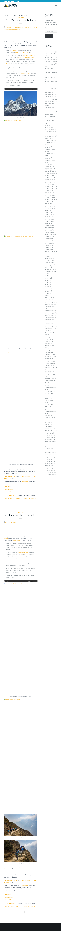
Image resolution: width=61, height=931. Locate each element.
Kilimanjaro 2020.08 (50, 323)
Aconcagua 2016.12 (50, 57)
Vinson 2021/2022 (49, 129)
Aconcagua (47, 50)
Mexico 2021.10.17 (50, 356)
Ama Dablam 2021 (20, 17)
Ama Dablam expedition (21, 52)
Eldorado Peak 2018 (50, 430)
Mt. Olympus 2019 (49, 454)
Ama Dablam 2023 (49, 109)
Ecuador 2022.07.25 (50, 197)
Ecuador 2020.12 (49, 184)
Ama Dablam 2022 (49, 107)
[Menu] (55, 5)
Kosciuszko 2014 (49, 332)
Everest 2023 (48, 243)
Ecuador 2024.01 (49, 205)
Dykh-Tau (47, 170)
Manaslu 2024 (48, 349)
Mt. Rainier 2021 (49, 465)
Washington (48, 426)
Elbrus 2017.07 (49, 214)
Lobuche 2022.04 (49, 336)
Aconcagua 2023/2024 (51, 81)
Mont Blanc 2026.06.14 (51, 367)
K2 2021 (47, 286)
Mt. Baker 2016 (49, 433)
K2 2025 (47, 293)
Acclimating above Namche (20, 515)
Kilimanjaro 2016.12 (50, 312)
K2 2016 (47, 280)
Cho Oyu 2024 (48, 166)
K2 (45, 275)
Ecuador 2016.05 (49, 181)
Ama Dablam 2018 (49, 96)
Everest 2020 (48, 238)
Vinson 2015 (48, 120)
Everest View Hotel (28, 55)
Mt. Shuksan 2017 (49, 472)
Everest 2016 (48, 229)
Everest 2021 (20, 512)
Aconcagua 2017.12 (50, 61)
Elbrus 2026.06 (49, 221)
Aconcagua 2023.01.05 (51, 74)
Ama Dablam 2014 (49, 94)
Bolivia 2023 (48, 138)
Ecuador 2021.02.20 (50, 190)
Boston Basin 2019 (50, 428)
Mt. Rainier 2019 (49, 461)
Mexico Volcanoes (49, 350)
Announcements (49, 112)
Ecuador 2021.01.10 (50, 186)
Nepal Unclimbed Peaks (51, 374)
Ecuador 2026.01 (49, 207)
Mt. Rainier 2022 (49, 467)
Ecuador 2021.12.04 (50, 192)
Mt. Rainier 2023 (49, 469)
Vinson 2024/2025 (49, 135)
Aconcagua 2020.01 (50, 64)
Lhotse (25, 57)
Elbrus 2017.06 (49, 212)
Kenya (46, 295)
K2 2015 (47, 278)
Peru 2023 (47, 422)
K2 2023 (47, 290)
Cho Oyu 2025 (48, 168)
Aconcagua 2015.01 (50, 52)
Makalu (47, 338)
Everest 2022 (48, 242)
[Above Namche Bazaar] (20, 527)
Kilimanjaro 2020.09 (50, 327)
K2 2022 (47, 288)
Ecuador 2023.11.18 (50, 203)
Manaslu (47, 343)
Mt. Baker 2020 (49, 439)
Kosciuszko (48, 330)
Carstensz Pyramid (50, 140)
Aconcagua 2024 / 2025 (51, 85)
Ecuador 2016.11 (49, 183)
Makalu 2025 (48, 341)
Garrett (15, 50)
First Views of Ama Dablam (21, 20)
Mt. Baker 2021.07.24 (50, 445)
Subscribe (49, 36)
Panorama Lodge (24, 66)
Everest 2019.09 (49, 236)
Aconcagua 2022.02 (50, 68)
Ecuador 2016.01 (49, 179)
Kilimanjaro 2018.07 (50, 315)
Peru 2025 (47, 424)
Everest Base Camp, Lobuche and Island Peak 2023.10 (50, 260)
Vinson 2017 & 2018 (50, 122)
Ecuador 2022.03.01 (50, 195)
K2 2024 (47, 291)
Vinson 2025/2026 (49, 136)
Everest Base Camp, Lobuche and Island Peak (50, 254)
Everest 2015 (48, 227)
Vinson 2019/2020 (49, 127)
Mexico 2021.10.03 (50, 354)
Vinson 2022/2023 (49, 131)
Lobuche (47, 334)
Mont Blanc (48, 358)
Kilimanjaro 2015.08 (50, 306)
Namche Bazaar (29, 537)
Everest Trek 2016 (50, 251)
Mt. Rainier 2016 (49, 456)
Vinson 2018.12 (49, 125)
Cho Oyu (47, 164)
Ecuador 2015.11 (49, 177)
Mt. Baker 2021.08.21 (50, 448)
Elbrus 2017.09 (49, 216)
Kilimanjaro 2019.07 (50, 319)
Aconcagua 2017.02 (50, 59)
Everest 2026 (48, 249)
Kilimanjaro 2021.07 (50, 328)
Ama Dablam (30, 57)
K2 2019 (47, 284)
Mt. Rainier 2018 (49, 459)
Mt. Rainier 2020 (49, 463)
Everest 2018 (48, 232)
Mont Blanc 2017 (49, 362)
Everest (20, 57)
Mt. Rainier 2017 (49, 457)
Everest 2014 (48, 225)
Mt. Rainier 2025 (49, 470)
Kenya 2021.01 (49, 297)
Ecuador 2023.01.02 (50, 199)
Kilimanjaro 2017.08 (50, 314)
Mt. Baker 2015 (49, 432)
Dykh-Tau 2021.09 (49, 172)
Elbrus (46, 210)
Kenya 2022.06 (49, 299)
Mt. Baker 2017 (49, 435)
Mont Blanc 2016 (49, 360)
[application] (20, 89)
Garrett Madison (17, 540)
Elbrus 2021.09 (49, 219)
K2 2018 (47, 282)
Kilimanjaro (48, 301)
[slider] (35, 89)
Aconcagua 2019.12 (50, 63)
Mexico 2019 (48, 352)
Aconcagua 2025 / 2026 (51, 88)
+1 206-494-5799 (14, 1)
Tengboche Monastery (24, 73)
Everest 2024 (48, 245)
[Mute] (32, 89)
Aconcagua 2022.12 (50, 72)
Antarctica (47, 114)
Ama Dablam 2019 (49, 98)
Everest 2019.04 (49, 234)
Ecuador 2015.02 (49, 175)
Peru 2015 (47, 421)
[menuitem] (55, 5)
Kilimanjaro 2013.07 (50, 302)
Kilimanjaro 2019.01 (50, 317)
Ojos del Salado (49, 391)
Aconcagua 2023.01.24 (51, 77)
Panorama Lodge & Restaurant (27, 561)
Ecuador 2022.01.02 (50, 194)
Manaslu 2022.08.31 (50, 345)
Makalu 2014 (48, 339)
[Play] (5, 89)
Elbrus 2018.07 (49, 218)
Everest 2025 (48, 247)
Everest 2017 (48, 231)
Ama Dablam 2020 (49, 99)
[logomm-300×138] (11, 5)
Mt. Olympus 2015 (49, 452)
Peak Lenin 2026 (49, 417)
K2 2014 (47, 277)
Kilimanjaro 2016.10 (50, 310)
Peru (46, 419)
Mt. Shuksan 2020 (49, 474)
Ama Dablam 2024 (49, 111)
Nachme (8, 64)
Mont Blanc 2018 (49, 363)
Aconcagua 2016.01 (50, 53)
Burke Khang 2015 (49, 378)
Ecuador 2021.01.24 (50, 188)
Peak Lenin (48, 415)
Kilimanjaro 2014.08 (50, 304)
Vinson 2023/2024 (49, 133)
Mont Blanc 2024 (49, 365)
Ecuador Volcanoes (50, 173)
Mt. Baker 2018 (49, 437)
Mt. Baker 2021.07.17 (50, 441)
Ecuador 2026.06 (49, 208)
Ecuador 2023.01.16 (50, 201)
